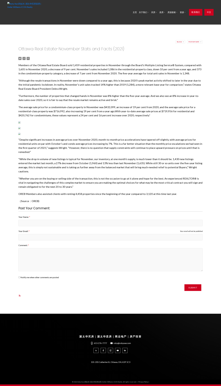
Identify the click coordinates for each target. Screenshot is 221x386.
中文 (209, 12)
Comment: (23, 245)
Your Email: (23, 231)
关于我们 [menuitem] (143, 12)
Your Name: (23, 217)
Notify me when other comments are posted (39, 277)
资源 (182, 12)
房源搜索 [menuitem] (172, 12)
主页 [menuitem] (135, 12)
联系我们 (195, 12)
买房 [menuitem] (153, 12)
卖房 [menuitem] (161, 12)
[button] (195, 12)
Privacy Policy (143, 382)
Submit (193, 287)
